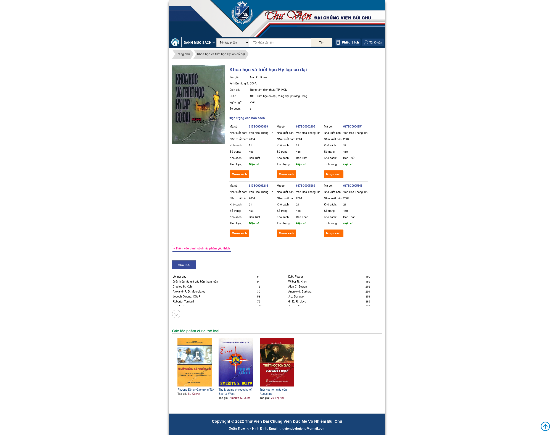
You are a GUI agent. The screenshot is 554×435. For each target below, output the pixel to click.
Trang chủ (183, 54)
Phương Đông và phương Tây (195, 389)
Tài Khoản (375, 42)
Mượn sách (239, 174)
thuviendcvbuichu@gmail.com (302, 428)
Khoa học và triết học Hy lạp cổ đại (221, 54)
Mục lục (184, 265)
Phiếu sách (350, 42)
